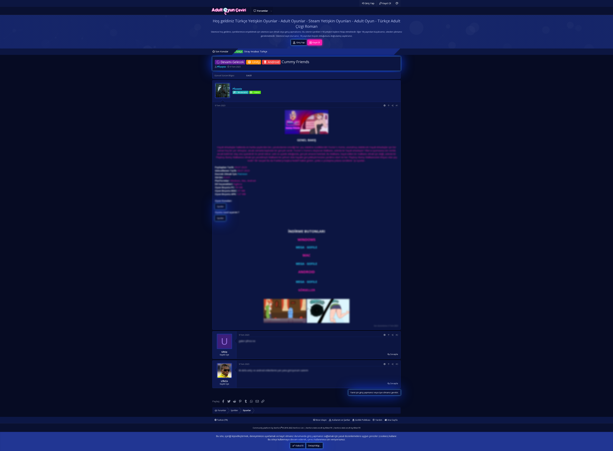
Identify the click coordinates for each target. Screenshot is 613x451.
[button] (271, 11)
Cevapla (394, 354)
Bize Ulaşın (321, 419)
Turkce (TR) (222, 419)
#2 (397, 335)
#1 (397, 105)
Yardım (378, 419)
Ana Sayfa (392, 419)
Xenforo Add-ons (319, 428)
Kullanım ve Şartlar (341, 419)
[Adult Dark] (397, 3)
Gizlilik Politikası (362, 419)
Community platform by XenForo (278, 428)
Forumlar (262, 10)
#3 (397, 364)
